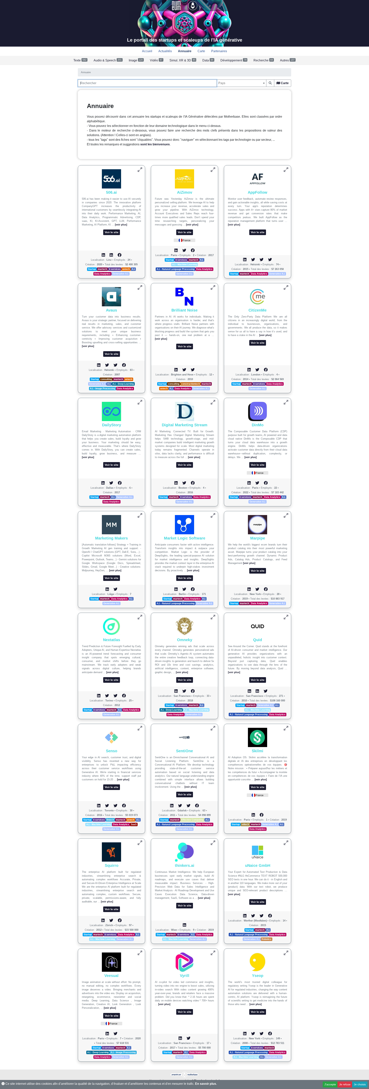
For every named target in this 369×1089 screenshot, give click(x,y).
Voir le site (111, 232)
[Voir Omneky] (213, 617)
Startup (92, 269)
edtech (245, 824)
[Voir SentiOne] (213, 728)
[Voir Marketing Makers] (140, 515)
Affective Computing (192, 819)
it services (115, 269)
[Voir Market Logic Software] (213, 515)
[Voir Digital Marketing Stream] (213, 402)
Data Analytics (102, 273)
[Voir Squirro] (140, 842)
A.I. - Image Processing (102, 388)
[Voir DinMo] (286, 402)
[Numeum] (176, 5)
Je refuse (345, 1084)
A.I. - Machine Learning (184, 264)
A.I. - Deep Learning (123, 384)
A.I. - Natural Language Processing (175, 269)
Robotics (266, 939)
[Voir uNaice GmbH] (286, 842)
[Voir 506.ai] (140, 169)
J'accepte (330, 1084)
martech (102, 269)
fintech (110, 819)
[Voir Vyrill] (213, 953)
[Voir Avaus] (140, 287)
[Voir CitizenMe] (286, 287)
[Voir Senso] (140, 728)
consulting (106, 379)
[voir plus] (121, 224)
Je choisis (360, 1084)
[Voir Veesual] (140, 953)
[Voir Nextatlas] (140, 617)
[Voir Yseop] (286, 953)
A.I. (133, 269)
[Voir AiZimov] (213, 169)
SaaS (134, 824)
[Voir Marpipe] (286, 515)
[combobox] (241, 83)
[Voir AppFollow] (286, 169)
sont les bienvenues (155, 144)
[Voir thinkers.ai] (213, 842)
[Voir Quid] (286, 617)
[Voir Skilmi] (286, 728)
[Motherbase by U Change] (193, 5)
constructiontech (190, 384)
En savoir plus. (206, 1083)
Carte (284, 83)
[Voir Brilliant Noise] (213, 287)
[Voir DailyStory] (140, 402)
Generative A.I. (120, 273)
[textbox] (241, 83)
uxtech (126, 269)
